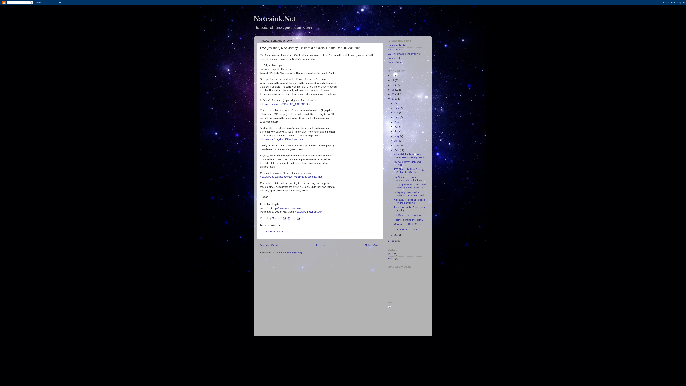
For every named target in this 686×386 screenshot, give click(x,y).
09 (393, 89)
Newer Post (269, 245)
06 (393, 241)
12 (393, 75)
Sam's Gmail (395, 62)
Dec (397, 103)
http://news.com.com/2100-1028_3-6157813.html (285, 104)
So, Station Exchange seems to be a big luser (408, 178)
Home (320, 245)
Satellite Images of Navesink (404, 54)
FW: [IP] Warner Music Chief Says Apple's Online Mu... (410, 186)
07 (393, 99)
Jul (396, 126)
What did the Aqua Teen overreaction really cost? (409, 155)
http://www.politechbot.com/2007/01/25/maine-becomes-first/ (291, 176)
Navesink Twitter (397, 45)
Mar (397, 145)
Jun (396, 131)
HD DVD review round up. (408, 215)
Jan (396, 235)
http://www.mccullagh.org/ (308, 211)
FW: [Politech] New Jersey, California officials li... (409, 171)
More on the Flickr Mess (407, 224)
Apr (396, 141)
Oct (396, 112)
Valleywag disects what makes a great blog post (409, 193)
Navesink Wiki (395, 49)
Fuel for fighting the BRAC (408, 219)
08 (393, 94)
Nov (397, 108)
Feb (397, 150)
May (397, 136)
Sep (397, 117)
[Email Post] (298, 218)
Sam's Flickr (394, 58)
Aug (397, 122)
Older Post (371, 245)
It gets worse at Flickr (406, 229)
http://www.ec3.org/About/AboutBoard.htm (282, 139)
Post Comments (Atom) (288, 252)
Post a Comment (274, 231)
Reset (391, 258)
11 (393, 80)
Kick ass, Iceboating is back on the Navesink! (409, 201)
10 (393, 85)
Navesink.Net (274, 18)
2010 (390, 254)
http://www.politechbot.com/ (287, 208)
